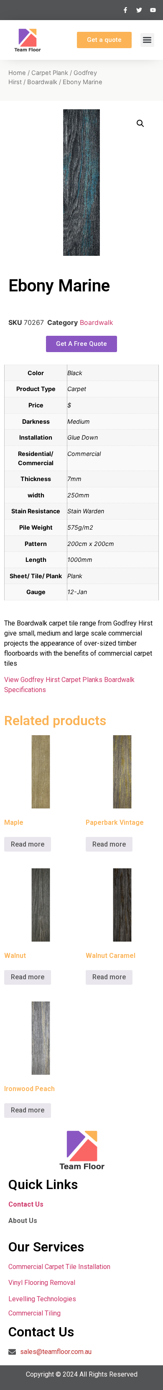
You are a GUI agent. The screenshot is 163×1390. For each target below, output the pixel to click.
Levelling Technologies (42, 1299)
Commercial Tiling (34, 1313)
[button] (147, 40)
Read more (27, 844)
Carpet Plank (49, 73)
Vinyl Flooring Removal (42, 1283)
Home (17, 73)
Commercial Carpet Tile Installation (59, 1267)
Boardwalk (42, 82)
